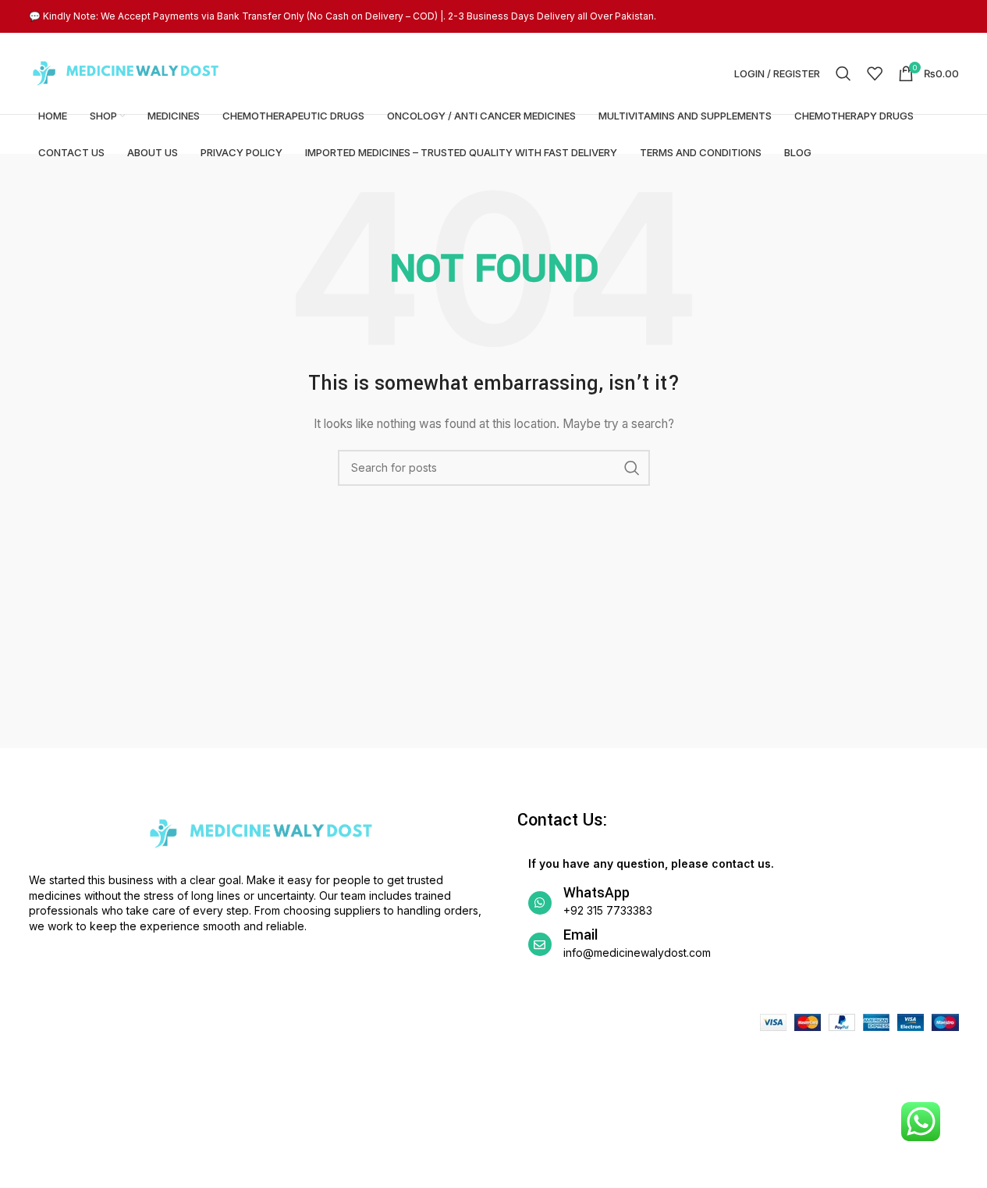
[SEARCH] (632, 468)
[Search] (843, 73)
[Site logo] (126, 72)
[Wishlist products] (874, 73)
